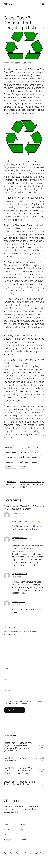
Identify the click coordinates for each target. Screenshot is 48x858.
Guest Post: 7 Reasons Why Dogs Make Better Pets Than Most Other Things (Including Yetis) (18, 747)
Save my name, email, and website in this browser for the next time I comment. (25, 702)
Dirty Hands (25, 452)
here (13, 112)
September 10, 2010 (19, 537)
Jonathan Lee (10, 457)
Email (6, 679)
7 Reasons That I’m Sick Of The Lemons (10, 484)
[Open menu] (42, 4)
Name (6, 668)
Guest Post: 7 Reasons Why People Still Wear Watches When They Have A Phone (18, 770)
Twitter (11, 109)
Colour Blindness (11, 452)
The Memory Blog (13, 103)
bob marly (16, 604)
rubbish (35, 462)
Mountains (36, 457)
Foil (35, 452)
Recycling (9, 462)
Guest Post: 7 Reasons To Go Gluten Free (18, 759)
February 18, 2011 (18, 601)
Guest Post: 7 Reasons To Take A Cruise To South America (19, 782)
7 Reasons (9, 3)
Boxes (28, 447)
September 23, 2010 (19, 574)
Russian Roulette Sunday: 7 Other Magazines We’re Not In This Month (32, 484)
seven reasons (10, 466)
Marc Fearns (24, 457)
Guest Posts (26, 63)
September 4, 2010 (19, 513)
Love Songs (16, 577)
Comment (8, 639)
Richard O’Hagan (22, 462)
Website (7, 690)
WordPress (40, 853)
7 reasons (8, 447)
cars (36, 447)
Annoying (19, 447)
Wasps (22, 466)
